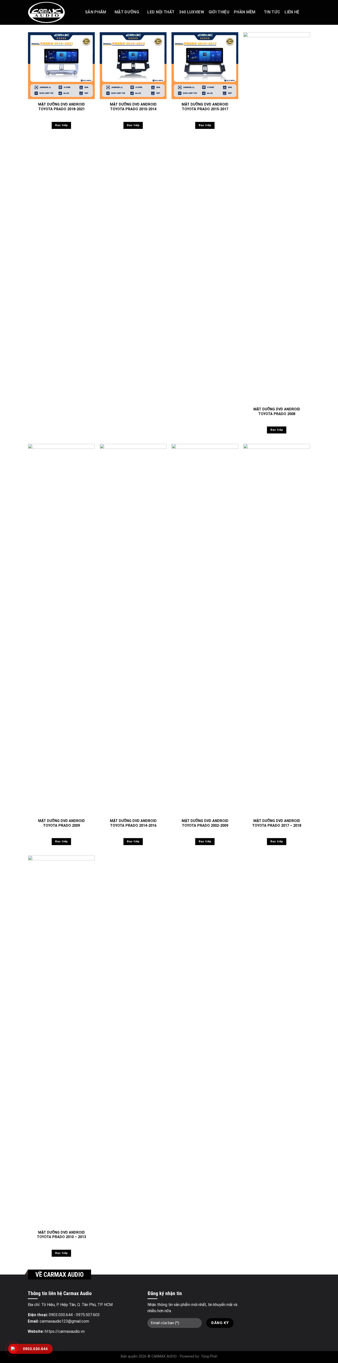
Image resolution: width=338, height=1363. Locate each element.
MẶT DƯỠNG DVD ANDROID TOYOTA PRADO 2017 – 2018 (276, 823)
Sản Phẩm (95, 12)
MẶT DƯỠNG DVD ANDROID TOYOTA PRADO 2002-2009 (205, 823)
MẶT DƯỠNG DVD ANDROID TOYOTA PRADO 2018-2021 (61, 106)
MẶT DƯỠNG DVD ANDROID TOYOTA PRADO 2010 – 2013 (61, 1234)
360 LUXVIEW (191, 12)
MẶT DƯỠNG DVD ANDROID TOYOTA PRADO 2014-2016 (133, 823)
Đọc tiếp (61, 125)
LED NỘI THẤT (160, 12)
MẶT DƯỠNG (127, 12)
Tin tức (272, 12)
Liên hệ (292, 12)
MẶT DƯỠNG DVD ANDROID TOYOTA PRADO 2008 (276, 411)
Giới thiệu (219, 12)
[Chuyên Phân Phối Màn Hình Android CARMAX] (52, 12)
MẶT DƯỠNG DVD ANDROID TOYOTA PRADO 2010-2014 (133, 106)
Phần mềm (245, 12)
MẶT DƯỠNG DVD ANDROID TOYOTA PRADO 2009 (61, 823)
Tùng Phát (209, 1356)
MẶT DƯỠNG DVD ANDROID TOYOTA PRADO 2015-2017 (205, 106)
